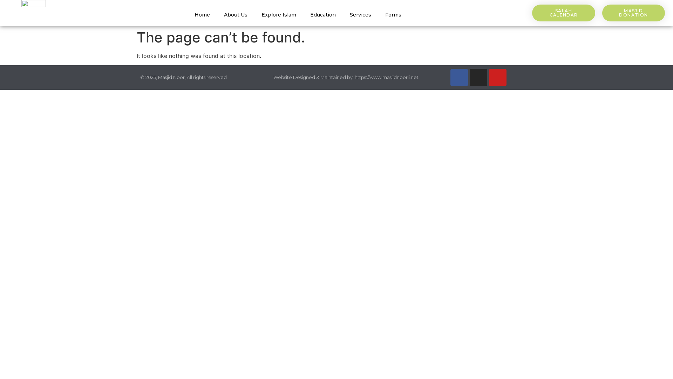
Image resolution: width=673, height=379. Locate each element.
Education (323, 15)
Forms (393, 15)
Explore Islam (278, 15)
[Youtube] (498, 77)
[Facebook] (459, 77)
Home (202, 15)
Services (360, 15)
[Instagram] (478, 77)
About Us (235, 15)
